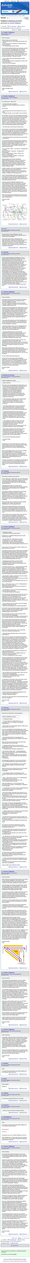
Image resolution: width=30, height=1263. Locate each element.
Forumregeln (23, 1259)
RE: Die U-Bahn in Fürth (6, 33)
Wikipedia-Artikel (16, 865)
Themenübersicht (12, 26)
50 (12, 28)
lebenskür (5, 252)
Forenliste (4, 26)
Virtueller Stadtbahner (15, 23)
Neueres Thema (5, 1243)
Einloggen (14, 1)
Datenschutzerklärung (15, 1259)
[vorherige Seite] (22, 29)
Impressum (6, 1259)
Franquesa (6, 471)
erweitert (27, 19)
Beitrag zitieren (24, 91)
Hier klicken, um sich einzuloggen (9, 1254)
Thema (19, 15)
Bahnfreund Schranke (8, 375)
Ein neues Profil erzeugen (24, 1)
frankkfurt (5, 1063)
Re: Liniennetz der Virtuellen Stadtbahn (9, 97)
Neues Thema (22, 26)
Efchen (5, 1078)
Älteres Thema (15, 1243)
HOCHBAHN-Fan (7, 1117)
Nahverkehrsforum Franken (11, 15)
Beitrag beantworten (14, 91)
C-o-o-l (5, 228)
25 (10, 28)
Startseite (3, 15)
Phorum (8, 1261)
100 (14, 28)
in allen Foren (18, 28)
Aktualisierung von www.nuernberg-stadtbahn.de (11, 974)
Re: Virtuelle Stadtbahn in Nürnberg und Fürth (11, 230)
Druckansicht (15, 1245)
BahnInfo (25, 1261)
